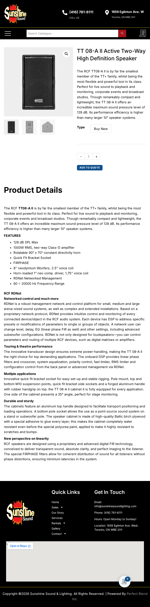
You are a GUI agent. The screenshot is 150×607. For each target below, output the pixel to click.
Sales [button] (55, 507)
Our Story (58, 512)
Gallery (56, 528)
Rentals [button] (56, 523)
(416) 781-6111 (81, 12)
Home (55, 502)
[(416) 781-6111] (64, 12)
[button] (66, 53)
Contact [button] (57, 533)
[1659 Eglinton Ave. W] (107, 12)
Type (81, 127)
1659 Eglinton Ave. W (128, 12)
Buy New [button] (101, 129)
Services (57, 518)
